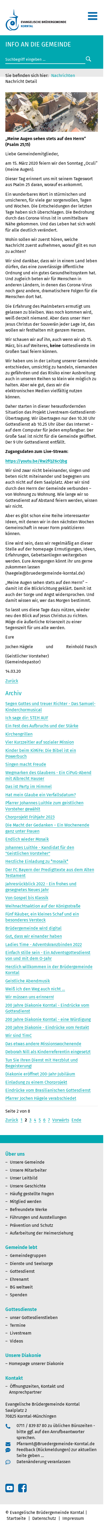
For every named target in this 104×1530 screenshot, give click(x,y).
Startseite (16, 1518)
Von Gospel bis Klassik (26, 897)
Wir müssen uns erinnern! (29, 997)
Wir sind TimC (18, 1035)
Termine (18, 1325)
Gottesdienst (22, 1271)
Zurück (11, 680)
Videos (16, 1341)
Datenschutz (44, 1518)
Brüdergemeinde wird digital (33, 928)
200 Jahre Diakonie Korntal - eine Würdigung (48, 1019)
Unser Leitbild (24, 1178)
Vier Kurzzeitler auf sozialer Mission (39, 742)
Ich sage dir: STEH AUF (26, 717)
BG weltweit (21, 1287)
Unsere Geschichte (28, 1186)
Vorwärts (60, 1119)
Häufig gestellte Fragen (32, 1193)
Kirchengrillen (19, 734)
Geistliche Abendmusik (27, 980)
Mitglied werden (25, 1201)
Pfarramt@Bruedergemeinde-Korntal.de (56, 1443)
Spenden (18, 1294)
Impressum (73, 1518)
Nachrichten (63, 75)
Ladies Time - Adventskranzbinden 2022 (43, 944)
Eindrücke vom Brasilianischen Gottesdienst (48, 1090)
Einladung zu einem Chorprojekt (36, 1082)
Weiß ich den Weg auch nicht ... (35, 988)
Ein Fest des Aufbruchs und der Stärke (41, 725)
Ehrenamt (19, 1279)
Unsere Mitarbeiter (28, 1170)
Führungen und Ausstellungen (38, 1217)
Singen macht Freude (25, 764)
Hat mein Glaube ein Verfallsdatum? (40, 794)
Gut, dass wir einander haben (33, 936)
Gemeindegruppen (28, 1255)
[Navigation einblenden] (92, 18)
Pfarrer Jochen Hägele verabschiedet (40, 1098)
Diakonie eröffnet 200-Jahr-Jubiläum (40, 1074)
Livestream (20, 1333)
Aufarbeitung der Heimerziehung (41, 1233)
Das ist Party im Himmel (28, 786)
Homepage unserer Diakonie (36, 1363)
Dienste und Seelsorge (31, 1263)
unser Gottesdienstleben (34, 1317)
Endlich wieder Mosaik (27, 839)
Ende (76, 1119)
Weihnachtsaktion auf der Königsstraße (43, 906)
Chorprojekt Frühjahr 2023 (30, 817)
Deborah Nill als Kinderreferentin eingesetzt (48, 1051)
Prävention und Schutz (31, 1225)
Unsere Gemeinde (27, 1162)
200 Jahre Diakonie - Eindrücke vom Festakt (47, 1027)
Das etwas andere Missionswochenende (43, 1043)
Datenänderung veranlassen (43, 1461)
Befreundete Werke (28, 1209)
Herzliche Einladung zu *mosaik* (36, 861)
